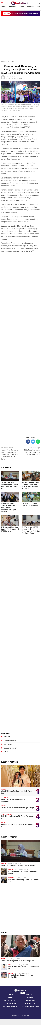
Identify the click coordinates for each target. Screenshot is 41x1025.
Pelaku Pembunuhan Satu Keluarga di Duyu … (17, 809)
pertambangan (10, 740)
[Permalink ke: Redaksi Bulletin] (3, 77)
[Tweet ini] (33, 441)
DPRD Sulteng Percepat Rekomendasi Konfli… (23, 872)
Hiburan (4, 789)
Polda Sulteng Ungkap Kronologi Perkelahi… (20, 976)
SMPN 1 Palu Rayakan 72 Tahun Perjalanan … (17, 817)
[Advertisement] (20, 38)
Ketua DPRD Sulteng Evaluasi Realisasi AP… (23, 881)
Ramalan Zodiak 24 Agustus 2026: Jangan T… (17, 825)
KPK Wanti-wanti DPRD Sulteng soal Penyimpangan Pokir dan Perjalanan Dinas (31, 530)
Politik (3, 863)
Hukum (3, 806)
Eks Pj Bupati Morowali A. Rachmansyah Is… (23, 968)
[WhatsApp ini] (38, 441)
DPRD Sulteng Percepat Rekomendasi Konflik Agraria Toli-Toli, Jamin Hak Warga (30, 485)
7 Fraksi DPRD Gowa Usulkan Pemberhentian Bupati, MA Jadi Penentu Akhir (10, 485)
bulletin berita (10, 748)
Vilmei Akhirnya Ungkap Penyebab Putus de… (16, 792)
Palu (2, 814)
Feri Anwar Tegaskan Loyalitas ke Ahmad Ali (30, 505)
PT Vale (7, 737)
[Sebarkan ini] (28, 441)
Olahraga (4, 797)
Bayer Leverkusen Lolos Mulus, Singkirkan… (13, 800)
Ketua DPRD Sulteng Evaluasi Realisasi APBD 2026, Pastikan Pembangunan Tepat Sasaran (9, 508)
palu (6, 752)
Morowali (8, 744)
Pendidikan (9, 814)
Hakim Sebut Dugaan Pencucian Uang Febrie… (19, 961)
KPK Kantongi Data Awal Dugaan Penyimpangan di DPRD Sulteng (10, 529)
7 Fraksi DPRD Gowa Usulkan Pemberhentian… (19, 865)
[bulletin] (20, 3)
